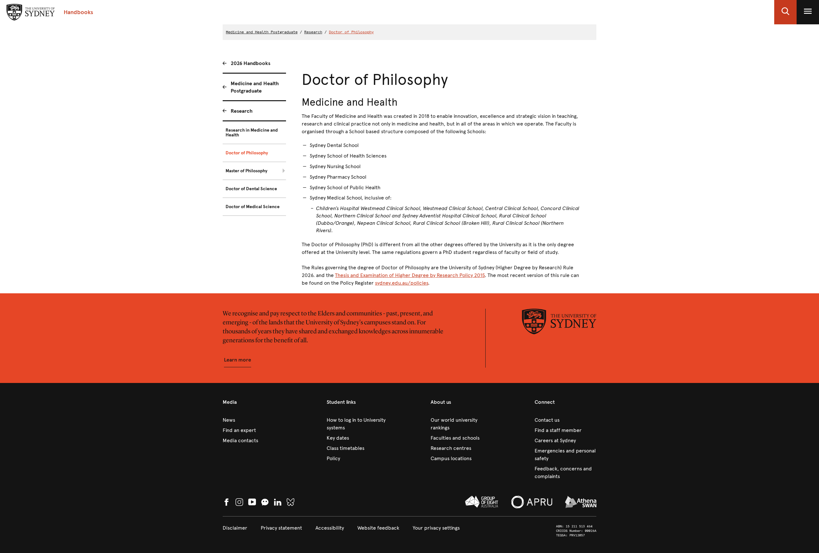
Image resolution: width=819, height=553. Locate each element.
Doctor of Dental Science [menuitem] (251, 188)
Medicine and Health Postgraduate (262, 32)
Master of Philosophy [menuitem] (246, 171)
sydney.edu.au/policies (401, 283)
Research (313, 32)
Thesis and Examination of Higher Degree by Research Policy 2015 (410, 275)
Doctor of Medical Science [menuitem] (253, 206)
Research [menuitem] (241, 111)
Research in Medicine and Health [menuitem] (252, 132)
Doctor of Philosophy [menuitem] (247, 153)
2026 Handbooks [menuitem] (250, 63)
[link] (253, 420)
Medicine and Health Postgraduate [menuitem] (255, 87)
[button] (785, 12)
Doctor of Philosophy (351, 32)
